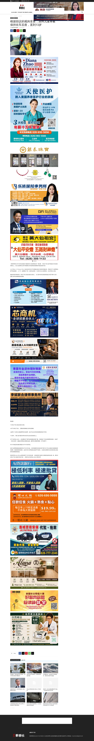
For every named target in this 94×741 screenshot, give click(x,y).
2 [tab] (34, 418)
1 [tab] (32, 418)
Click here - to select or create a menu (21, 12)
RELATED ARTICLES (15, 660)
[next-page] (13, 708)
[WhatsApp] (21, 30)
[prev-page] (11, 708)
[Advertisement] (47, 721)
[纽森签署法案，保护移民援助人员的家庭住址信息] (17, 683)
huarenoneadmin (14, 27)
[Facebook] (11, 30)
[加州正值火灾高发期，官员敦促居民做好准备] (34, 668)
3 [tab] (35, 418)
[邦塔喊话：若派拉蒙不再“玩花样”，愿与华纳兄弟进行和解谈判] (17, 668)
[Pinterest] (18, 30)
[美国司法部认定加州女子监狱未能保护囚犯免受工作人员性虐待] (50, 697)
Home (11, 16)
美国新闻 (15, 16)
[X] (14, 30)
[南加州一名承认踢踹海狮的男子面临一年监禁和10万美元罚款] (50, 683)
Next (56, 248)
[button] (82, 12)
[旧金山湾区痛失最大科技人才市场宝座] (34, 683)
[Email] (24, 30)
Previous (12, 248)
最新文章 (23, 660)
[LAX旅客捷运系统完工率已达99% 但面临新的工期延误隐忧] (17, 697)
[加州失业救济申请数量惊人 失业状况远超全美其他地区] (34, 697)
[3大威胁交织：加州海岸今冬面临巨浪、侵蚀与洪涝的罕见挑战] (50, 668)
